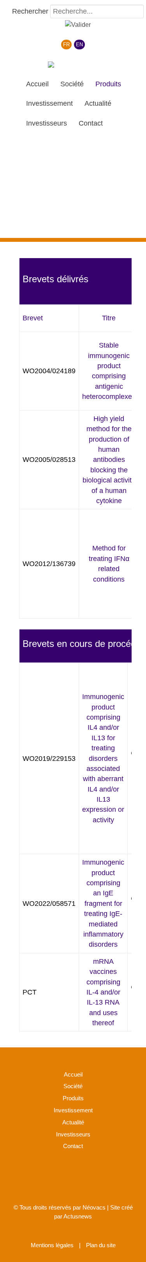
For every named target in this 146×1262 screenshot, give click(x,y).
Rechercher (30, 11)
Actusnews (77, 1216)
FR (66, 44)
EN (79, 44)
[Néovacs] (73, 66)
